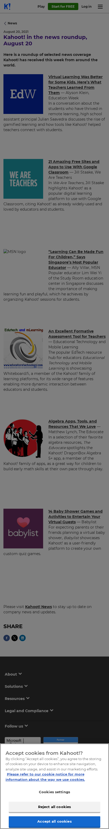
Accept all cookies (54, 821)
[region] (54, 786)
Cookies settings (54, 792)
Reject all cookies (54, 807)
